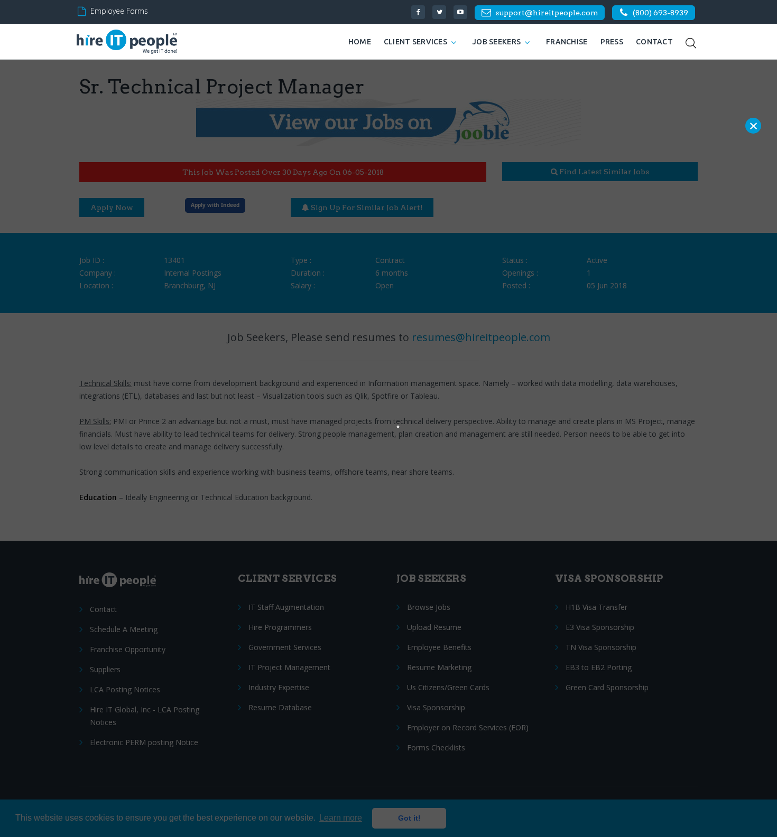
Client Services (415, 41)
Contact (654, 41)
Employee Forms (119, 11)
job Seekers (497, 41)
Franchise (567, 41)
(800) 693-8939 (660, 12)
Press (611, 41)
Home (359, 41)
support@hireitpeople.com (546, 12)
